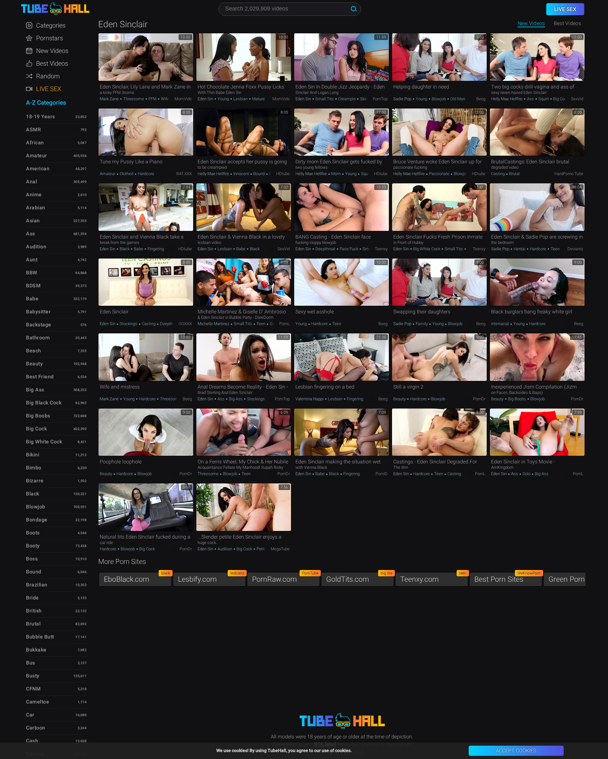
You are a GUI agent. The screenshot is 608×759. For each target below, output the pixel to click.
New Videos (531, 23)
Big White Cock (426, 248)
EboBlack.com (137, 577)
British (34, 611)
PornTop (380, 98)
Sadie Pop (402, 98)
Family (422, 323)
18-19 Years (40, 117)
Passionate (439, 173)
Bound (259, 173)
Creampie (347, 98)
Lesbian (240, 98)
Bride (32, 598)
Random (48, 76)
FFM (152, 98)
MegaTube (280, 548)
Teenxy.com (433, 577)
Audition (225, 548)
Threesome (133, 98)
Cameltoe (37, 702)
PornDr (479, 398)
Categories (51, 25)
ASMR (33, 130)
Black (124, 248)
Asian (33, 221)
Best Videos (52, 63)
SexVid (577, 98)
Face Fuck (349, 248)
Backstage (38, 325)
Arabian (35, 208)
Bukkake (36, 650)
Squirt (543, 98)
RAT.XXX (184, 173)
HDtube (283, 173)
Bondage (37, 520)
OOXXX (185, 323)
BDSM (33, 286)
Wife (164, 98)
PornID (382, 473)
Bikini (32, 455)
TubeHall (55, 8)
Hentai (519, 248)
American (37, 169)
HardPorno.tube (568, 173)
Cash (32, 741)
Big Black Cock (43, 403)
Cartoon (35, 728)
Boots (33, 533)
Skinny (365, 98)
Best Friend (40, 377)
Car (30, 715)
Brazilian (37, 585)
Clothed (126, 173)
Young (223, 98)
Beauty (400, 398)
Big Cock (560, 98)
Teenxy (381, 248)
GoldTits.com (359, 577)
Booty (33, 546)
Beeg (480, 98)
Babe (138, 248)
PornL (284, 323)
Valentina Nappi (310, 398)
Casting (498, 173)
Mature (258, 98)
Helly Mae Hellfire (507, 98)
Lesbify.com (211, 577)
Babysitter (38, 312)
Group (275, 323)
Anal (31, 182)
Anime (34, 195)
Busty (33, 676)
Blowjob (439, 98)
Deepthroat (325, 248)
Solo (526, 473)
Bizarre (35, 481)
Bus (30, 663)
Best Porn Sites (507, 577)
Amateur (108, 173)
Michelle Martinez (214, 323)
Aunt (31, 260)
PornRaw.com (285, 577)
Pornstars (49, 38)
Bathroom (38, 338)
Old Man (457, 98)
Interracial (500, 323)
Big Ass (236, 398)
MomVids (183, 98)
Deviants (575, 248)
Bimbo (33, 468)
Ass (530, 98)
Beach (33, 351)
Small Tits (324, 98)
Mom (336, 173)
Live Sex (48, 89)
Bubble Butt (40, 637)
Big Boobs (517, 398)
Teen (555, 248)
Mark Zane (110, 98)
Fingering (155, 248)
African (35, 143)
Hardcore (145, 173)
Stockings (128, 323)
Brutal (514, 173)
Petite (261, 548)
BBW (31, 273)
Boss (32, 559)
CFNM (33, 689)
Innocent (241, 173)
